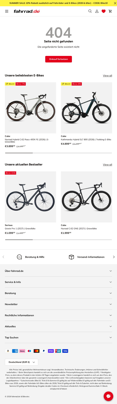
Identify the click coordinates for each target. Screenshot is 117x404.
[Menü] (6, 11)
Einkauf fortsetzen (58, 59)
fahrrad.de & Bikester (20, 396)
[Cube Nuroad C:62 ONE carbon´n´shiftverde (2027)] (86, 196)
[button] (103, 11)
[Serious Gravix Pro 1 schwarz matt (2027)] (30, 196)
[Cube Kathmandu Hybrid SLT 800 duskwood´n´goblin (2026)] (86, 107)
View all (107, 75)
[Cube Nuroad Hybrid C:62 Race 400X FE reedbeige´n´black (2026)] (30, 107)
